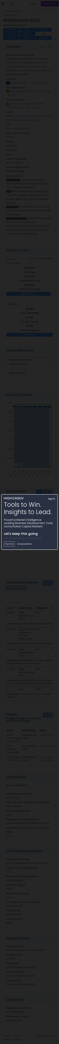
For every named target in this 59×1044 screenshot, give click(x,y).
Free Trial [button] (9, 544)
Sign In (51, 498)
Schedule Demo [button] (24, 544)
